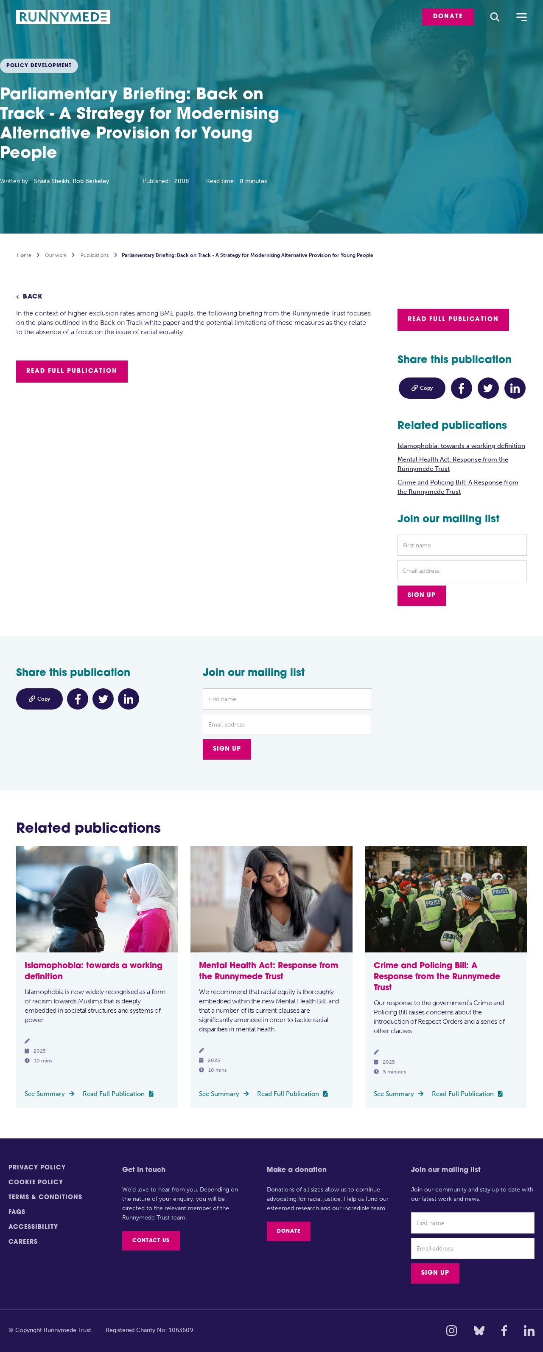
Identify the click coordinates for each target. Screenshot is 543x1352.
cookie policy (35, 1183)
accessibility (33, 1227)
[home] (68, 17)
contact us (151, 1240)
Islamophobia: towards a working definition (461, 446)
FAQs (16, 1212)
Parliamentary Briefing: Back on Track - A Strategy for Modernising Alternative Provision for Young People (247, 255)
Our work (56, 255)
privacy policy (37, 1168)
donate (448, 17)
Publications (95, 255)
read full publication (72, 371)
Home (24, 255)
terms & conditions (45, 1197)
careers (23, 1242)
